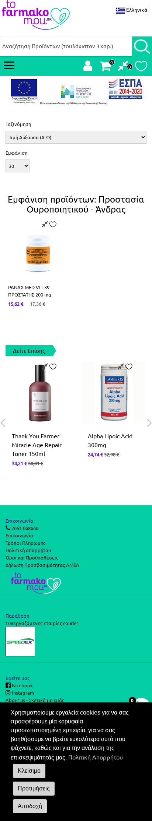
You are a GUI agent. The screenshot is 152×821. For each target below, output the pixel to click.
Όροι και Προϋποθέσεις (32, 557)
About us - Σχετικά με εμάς (35, 700)
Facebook (22, 685)
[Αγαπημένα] (141, 68)
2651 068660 (24, 528)
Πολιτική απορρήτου (28, 550)
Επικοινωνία (19, 535)
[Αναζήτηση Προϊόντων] (142, 46)
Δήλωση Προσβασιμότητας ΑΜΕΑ (42, 565)
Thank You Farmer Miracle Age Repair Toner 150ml (37, 444)
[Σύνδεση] (87, 67)
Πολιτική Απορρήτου (95, 757)
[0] (123, 67)
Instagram (22, 693)
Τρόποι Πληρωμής (25, 543)
